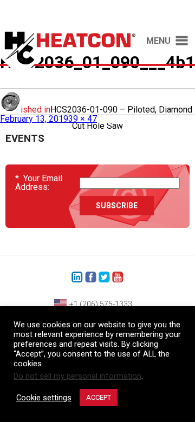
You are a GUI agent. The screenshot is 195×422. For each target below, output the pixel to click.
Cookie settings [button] (44, 398)
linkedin (77, 277)
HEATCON (67, 58)
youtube (117, 277)
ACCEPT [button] (98, 397)
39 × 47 (82, 119)
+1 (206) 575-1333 (100, 304)
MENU (158, 41)
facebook (90, 277)
